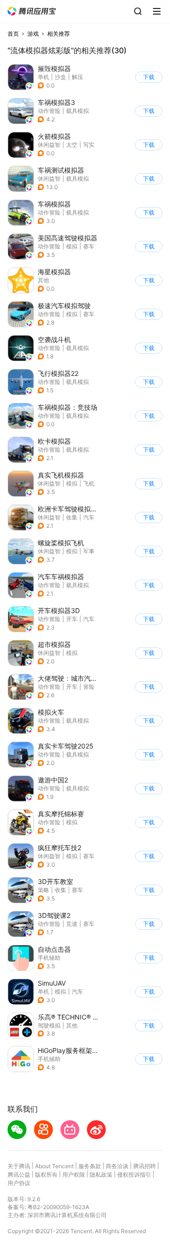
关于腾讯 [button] (19, 1166)
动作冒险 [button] (49, 110)
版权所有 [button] (46, 1174)
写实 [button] (88, 144)
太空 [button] (71, 144)
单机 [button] (43, 76)
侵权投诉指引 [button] (134, 1174)
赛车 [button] (88, 246)
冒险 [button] (88, 686)
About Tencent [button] (54, 1166)
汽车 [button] (88, 517)
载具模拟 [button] (77, 110)
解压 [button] (77, 76)
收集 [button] (71, 517)
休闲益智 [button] (49, 144)
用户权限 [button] (73, 1174)
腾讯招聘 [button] (144, 1166)
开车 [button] (71, 618)
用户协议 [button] (19, 1183)
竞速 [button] (71, 923)
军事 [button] (88, 551)
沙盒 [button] (60, 76)
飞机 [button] (88, 483)
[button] (32, 11)
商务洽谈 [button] (117, 1166)
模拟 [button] (71, 246)
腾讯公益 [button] (19, 1174)
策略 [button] (43, 889)
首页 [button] (13, 33)
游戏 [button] (33, 33)
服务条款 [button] (89, 1166)
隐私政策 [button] (101, 1174)
